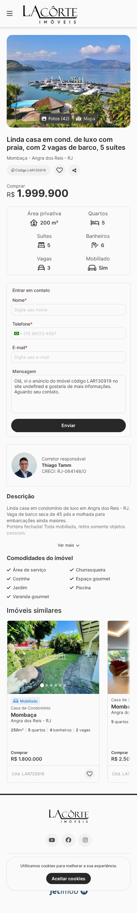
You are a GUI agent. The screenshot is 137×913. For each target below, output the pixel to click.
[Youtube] (52, 840)
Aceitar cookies (68, 878)
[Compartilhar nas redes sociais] (74, 170)
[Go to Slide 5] (60, 685)
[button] (68, 81)
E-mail (19, 347)
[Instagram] (85, 840)
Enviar (68, 425)
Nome (19, 300)
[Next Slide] (125, 81)
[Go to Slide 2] (47, 685)
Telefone (22, 324)
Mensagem (24, 371)
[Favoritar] (59, 170)
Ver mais (66, 545)
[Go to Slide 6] (64, 685)
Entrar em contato (31, 290)
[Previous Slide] (12, 81)
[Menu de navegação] (9, 13)
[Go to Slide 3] (51, 685)
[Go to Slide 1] (42, 685)
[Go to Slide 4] (55, 685)
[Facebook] (68, 840)
